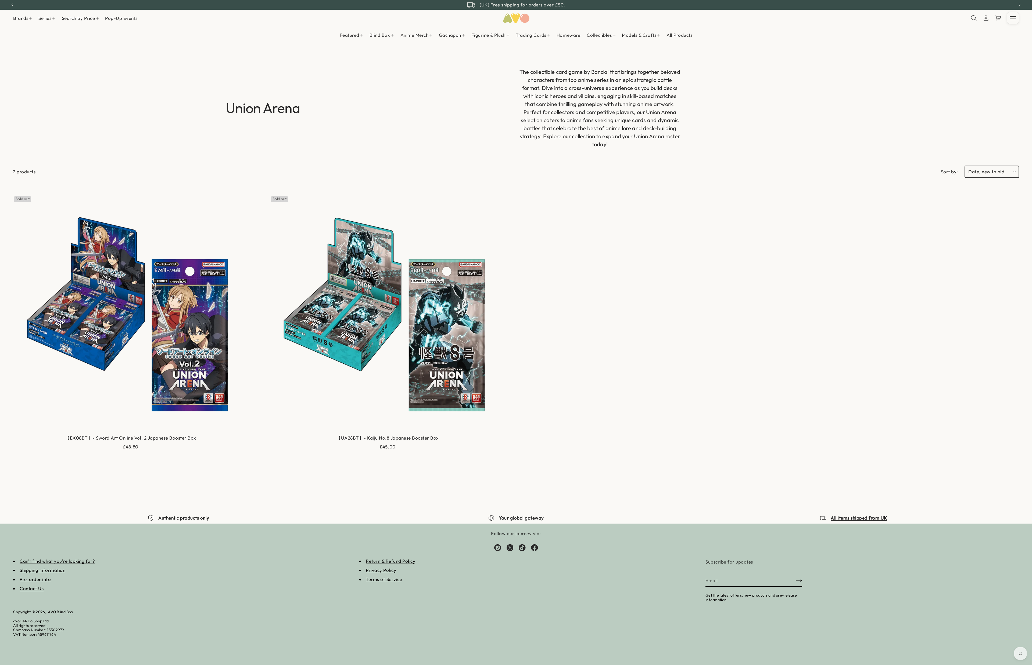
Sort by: (949, 171)
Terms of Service (384, 579)
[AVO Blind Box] (515, 18)
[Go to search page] (974, 18)
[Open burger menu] (1013, 18)
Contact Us (32, 588)
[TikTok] (522, 547)
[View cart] (998, 18)
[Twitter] (510, 547)
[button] (974, 18)
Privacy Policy (381, 570)
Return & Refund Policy (390, 561)
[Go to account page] (986, 18)
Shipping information (42, 570)
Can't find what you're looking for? (57, 561)
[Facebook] (534, 547)
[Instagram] (498, 547)
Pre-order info (35, 579)
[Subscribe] (799, 580)
